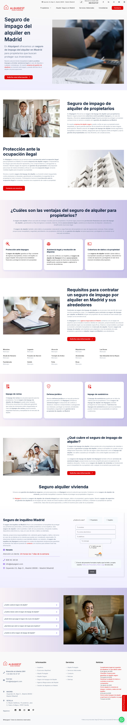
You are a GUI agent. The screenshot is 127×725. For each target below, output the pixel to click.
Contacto (117, 8)
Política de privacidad (105, 719)
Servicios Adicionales (86, 8)
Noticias (70, 676)
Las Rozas (103, 349)
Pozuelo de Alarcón (34, 356)
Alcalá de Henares (9, 356)
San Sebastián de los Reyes (109, 356)
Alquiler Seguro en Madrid (65, 8)
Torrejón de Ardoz (57, 356)
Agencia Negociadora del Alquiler (47, 682)
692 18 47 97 (93, 3)
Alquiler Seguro (42, 676)
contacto (29, 543)
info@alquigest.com (14, 564)
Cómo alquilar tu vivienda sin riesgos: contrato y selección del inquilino (110, 689)
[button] (121, 719)
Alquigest (18, 498)
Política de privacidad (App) (90, 719)
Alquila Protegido (42, 673)
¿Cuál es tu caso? (93, 520)
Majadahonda (80, 349)
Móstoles (6, 349)
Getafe (29, 362)
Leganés (30, 349)
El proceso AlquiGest (44, 670)
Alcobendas (80, 356)
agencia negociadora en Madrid (91, 321)
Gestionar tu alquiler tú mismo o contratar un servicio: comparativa (110, 681)
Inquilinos (40, 667)
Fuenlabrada (7, 362)
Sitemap (70, 679)
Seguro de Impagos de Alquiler (47, 679)
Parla (53, 362)
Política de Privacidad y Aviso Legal (93, 565)
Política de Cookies (118, 719)
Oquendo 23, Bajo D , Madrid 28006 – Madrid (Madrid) (30, 568)
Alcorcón (54, 349)
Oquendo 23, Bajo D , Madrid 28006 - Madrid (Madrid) (59, 2)
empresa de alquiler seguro (83, 124)
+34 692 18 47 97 (13, 674)
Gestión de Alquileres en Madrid (47, 685)
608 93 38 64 (12, 560)
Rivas (77, 362)
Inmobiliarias (103, 8)
